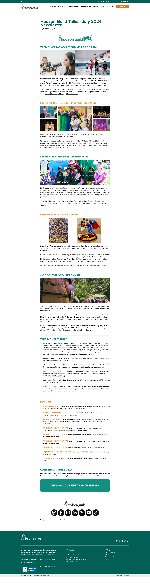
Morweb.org (126, 575)
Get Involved (109, 557)
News (49, 520)
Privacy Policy (46, 575)
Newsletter (55, 520)
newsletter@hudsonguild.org (76, 559)
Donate (122, 6)
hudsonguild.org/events (98, 266)
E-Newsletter (62, 520)
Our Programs (110, 552)
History (107, 550)
